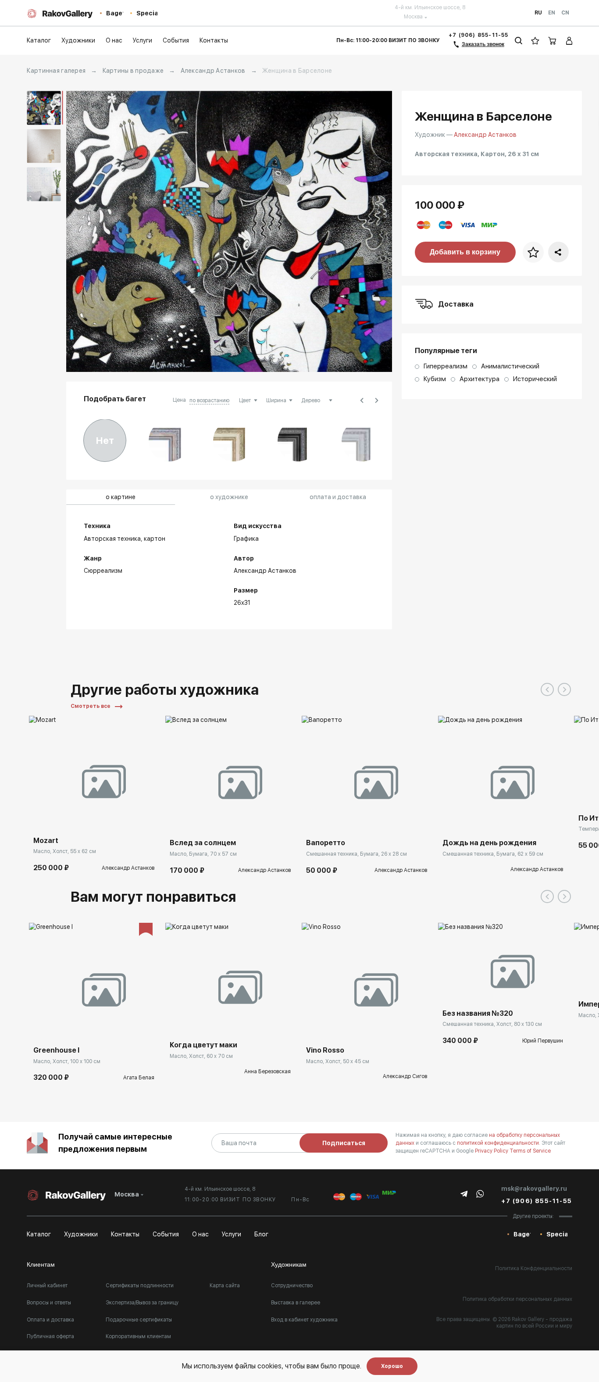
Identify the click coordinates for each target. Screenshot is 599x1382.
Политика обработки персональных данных (517, 1299)
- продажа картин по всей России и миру (534, 1322)
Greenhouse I (56, 1050)
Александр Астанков (213, 70)
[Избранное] (535, 40)
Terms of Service (530, 1151)
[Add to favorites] (62, 819)
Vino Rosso (325, 1050)
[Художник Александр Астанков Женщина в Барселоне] (229, 231)
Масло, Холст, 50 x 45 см (337, 1061)
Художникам (289, 1264)
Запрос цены (465, 821)
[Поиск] (518, 40)
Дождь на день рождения (489, 843)
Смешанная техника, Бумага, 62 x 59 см (492, 854)
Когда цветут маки (203, 1045)
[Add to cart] (42, 819)
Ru (538, 13)
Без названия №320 (477, 1013)
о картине (120, 496)
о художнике (229, 496)
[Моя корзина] (552, 40)
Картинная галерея (56, 70)
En (551, 13)
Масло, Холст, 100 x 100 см (66, 1061)
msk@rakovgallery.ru (534, 1188)
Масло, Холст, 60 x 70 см (201, 1056)
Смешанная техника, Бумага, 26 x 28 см (356, 854)
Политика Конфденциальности (533, 1268)
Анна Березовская (267, 1071)
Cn (565, 13)
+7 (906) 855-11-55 (479, 35)
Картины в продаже (133, 70)
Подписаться (343, 1142)
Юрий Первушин (542, 1041)
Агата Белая (138, 1078)
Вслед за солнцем (203, 843)
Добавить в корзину (465, 252)
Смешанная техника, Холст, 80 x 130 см (492, 1024)
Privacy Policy (492, 1151)
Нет (105, 440)
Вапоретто (325, 843)
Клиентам (41, 1264)
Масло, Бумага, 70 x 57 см (203, 854)
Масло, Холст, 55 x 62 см (64, 851)
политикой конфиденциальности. (499, 1143)
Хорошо (392, 1366)
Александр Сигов (405, 1076)
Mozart (45, 840)
